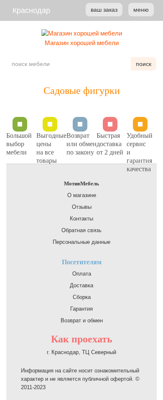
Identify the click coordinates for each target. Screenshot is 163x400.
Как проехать (81, 339)
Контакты (81, 218)
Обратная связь (81, 230)
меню (141, 9)
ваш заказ (104, 9)
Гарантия (81, 309)
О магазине (81, 195)
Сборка (82, 297)
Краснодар (31, 10)
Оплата (81, 274)
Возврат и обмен (82, 320)
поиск (143, 64)
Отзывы (82, 207)
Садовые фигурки (81, 90)
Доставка (81, 285)
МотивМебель (81, 183)
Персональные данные (81, 242)
